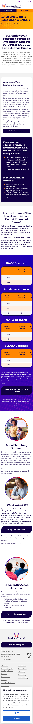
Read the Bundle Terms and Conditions (11, 543)
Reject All (18, 712)
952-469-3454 (24, 622)
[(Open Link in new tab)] (30, 1)
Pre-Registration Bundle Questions (15, 599)
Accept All (18, 717)
